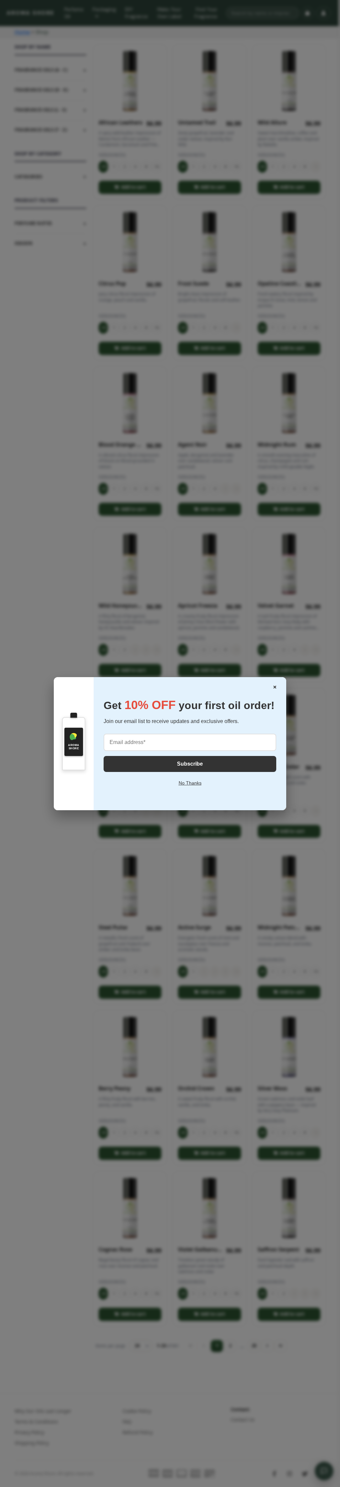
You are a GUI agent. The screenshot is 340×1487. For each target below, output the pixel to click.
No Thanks (190, 783)
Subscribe (190, 764)
